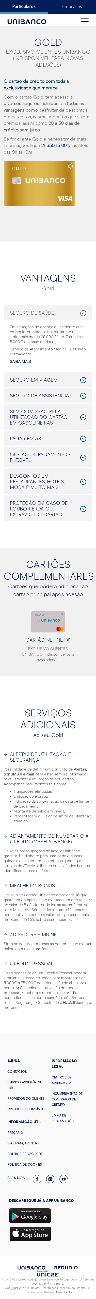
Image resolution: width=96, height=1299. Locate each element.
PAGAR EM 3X (25, 438)
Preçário (15, 1133)
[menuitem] (25, 1072)
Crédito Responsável (25, 1109)
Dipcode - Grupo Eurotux (58, 1292)
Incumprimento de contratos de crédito (67, 1099)
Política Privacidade (25, 1154)
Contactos (17, 1072)
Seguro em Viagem (34, 380)
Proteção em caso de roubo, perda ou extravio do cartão (39, 509)
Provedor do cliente (25, 1098)
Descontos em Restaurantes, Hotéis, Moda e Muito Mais (37, 482)
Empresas (72, 6)
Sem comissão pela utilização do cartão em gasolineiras (39, 417)
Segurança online (23, 1143)
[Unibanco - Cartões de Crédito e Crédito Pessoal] (27, 19)
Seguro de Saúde (32, 313)
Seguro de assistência (39, 395)
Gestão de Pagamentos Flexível (40, 457)
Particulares (24, 6)
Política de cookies (24, 1164)
